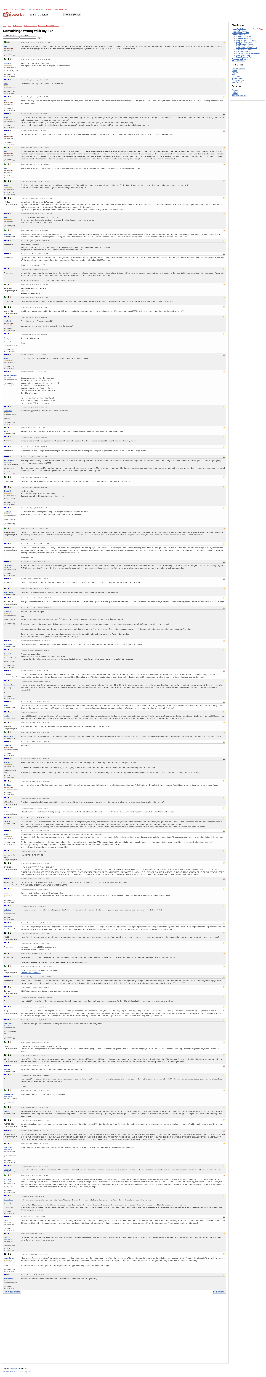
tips (5, 46)
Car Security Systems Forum (246, 48)
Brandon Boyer (9, 685)
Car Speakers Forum (244, 50)
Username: (9, 35)
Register (235, 72)
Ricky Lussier (9, 1094)
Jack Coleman (9, 592)
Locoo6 (6, 1111)
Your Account (237, 82)
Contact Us (14, 1372)
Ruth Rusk (8, 1179)
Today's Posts (258, 29)
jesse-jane (7, 234)
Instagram (235, 92)
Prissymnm (8, 644)
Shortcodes (236, 76)
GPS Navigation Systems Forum (248, 53)
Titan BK (7, 1237)
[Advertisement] (65, 1330)
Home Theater (36, 9)
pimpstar (7, 1069)
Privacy (29, 1372)
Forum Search (72, 14)
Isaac (6, 84)
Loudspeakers (24, 9)
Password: (25, 35)
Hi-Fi (15, 9)
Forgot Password (238, 69)
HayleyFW (7, 1170)
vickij (6, 705)
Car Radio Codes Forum (245, 46)
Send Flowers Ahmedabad (31, 973)
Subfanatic (8, 411)
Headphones (47, 9)
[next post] (5, 42)
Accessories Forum (240, 59)
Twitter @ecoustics (239, 96)
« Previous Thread (12, 1292)
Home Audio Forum (239, 29)
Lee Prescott (8, 565)
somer (6, 1220)
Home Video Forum (239, 31)
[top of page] (4, 42)
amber (6, 431)
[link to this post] (9, 42)
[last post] (7, 42)
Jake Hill (7, 762)
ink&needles (8, 736)
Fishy (6, 338)
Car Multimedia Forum (244, 44)
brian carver (8, 1278)
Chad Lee (7, 745)
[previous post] (5, 59)
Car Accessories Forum (244, 36)
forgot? (28, 35)
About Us (6, 1372)
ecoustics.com (16, 1368)
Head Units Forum (243, 55)
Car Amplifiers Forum (244, 38)
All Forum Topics (238, 61)
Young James (9, 1258)
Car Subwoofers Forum (244, 51)
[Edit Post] (224, 42)
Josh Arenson (9, 460)
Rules (234, 74)
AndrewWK (8, 927)
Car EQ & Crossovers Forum (246, 42)
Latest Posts (8, 9)
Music (56, 9)
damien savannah (10, 375)
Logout (234, 71)
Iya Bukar (7, 910)
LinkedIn (235, 94)
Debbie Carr (8, 1200)
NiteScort (7, 321)
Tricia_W (7, 822)
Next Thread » (219, 1292)
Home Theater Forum (240, 33)
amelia (6, 716)
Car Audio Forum (239, 35)
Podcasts (63, 9)
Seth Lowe (8, 1024)
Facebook (235, 90)
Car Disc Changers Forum (246, 40)
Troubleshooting (238, 78)
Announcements (238, 80)
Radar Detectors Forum (244, 57)
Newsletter (22, 1372)
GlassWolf (7, 63)
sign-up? (12, 35)
